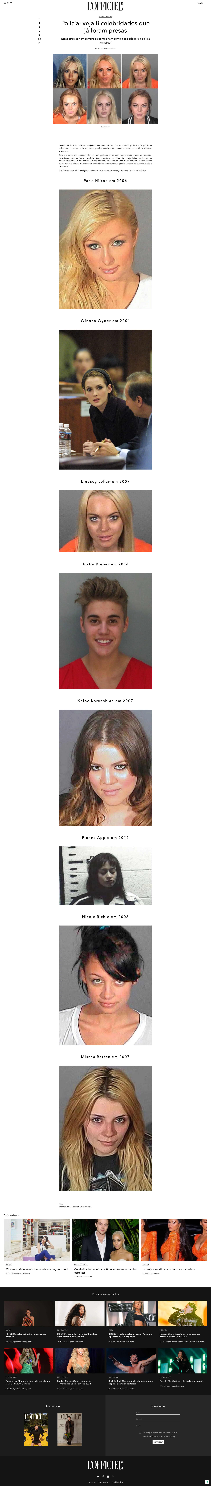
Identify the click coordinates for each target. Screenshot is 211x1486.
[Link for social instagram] (108, 1477)
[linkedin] (39, 31)
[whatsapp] (39, 39)
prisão (76, 1207)
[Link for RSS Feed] (113, 1477)
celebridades (65, 1207)
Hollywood (91, 145)
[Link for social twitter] (98, 1477)
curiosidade (86, 1207)
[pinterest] (39, 27)
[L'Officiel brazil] (105, 6)
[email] (39, 19)
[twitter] (39, 35)
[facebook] (39, 23)
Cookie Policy (117, 1482)
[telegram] (39, 43)
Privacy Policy (170, 1436)
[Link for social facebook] (103, 1477)
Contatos (91, 1482)
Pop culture (105, 16)
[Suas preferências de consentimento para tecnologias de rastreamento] (207, 1482)
